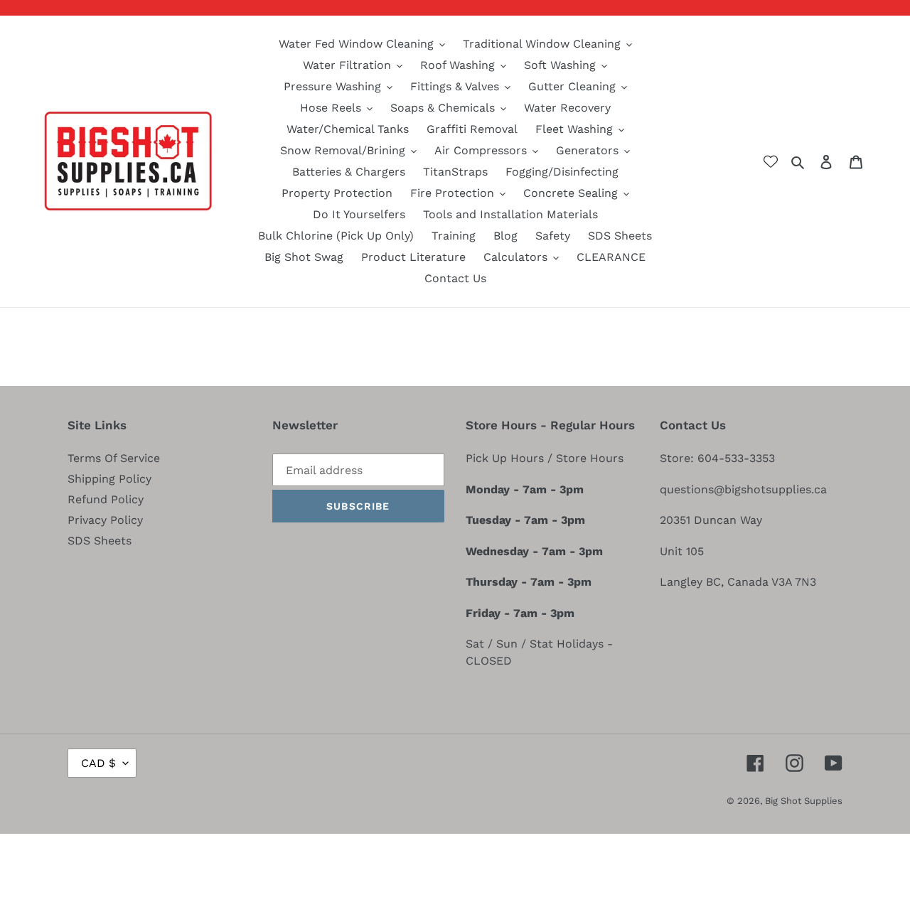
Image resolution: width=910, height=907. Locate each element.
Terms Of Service (114, 458)
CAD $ (98, 763)
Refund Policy (106, 499)
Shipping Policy (109, 478)
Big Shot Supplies (803, 800)
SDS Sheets (100, 540)
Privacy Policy (105, 520)
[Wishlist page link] (771, 161)
